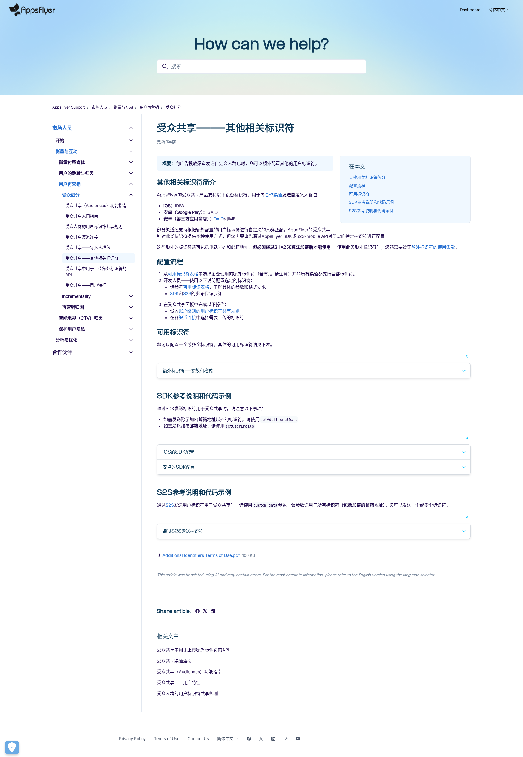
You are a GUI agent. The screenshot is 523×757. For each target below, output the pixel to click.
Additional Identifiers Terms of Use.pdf (201, 555)
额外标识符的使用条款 (433, 247)
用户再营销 (149, 107)
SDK (174, 293)
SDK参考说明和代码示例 (371, 202)
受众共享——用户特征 (178, 682)
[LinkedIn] (213, 611)
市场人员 (99, 107)
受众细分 (173, 107)
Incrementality (76, 296)
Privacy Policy (132, 738)
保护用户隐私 (72, 329)
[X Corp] (205, 611)
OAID (219, 218)
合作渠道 (273, 194)
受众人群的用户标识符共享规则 (187, 693)
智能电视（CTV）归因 (81, 318)
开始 (60, 140)
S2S (187, 293)
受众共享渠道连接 (174, 660)
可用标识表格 (196, 287)
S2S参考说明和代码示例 (371, 210)
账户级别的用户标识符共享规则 (209, 311)
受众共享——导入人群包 (87, 247)
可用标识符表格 (183, 274)
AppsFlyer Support (68, 107)
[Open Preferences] (12, 747)
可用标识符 (359, 194)
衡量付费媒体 (72, 162)
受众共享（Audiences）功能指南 (189, 671)
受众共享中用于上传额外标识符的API (193, 650)
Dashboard (470, 9)
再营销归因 (73, 307)
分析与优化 (66, 340)
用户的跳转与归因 (76, 173)
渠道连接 (187, 317)
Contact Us (198, 738)
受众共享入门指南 (81, 216)
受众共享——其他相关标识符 (91, 258)
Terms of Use (167, 738)
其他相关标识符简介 (367, 177)
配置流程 (357, 185)
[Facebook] (197, 611)
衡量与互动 (123, 107)
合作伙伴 (62, 352)
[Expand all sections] (467, 356)
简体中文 (497, 9)
